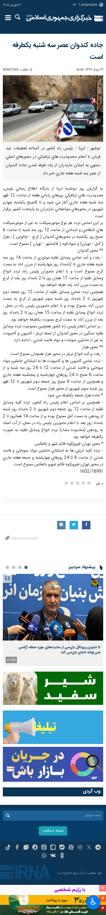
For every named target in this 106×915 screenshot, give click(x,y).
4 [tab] (7, 567)
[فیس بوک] (17, 847)
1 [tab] (26, 567)
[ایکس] (89, 847)
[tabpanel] (53, 620)
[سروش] (35, 847)
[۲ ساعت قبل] (53, 607)
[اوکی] (62, 856)
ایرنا (59, 18)
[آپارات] (71, 847)
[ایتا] (44, 847)
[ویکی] (53, 856)
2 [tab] (19, 567)
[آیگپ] (53, 847)
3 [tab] (13, 567)
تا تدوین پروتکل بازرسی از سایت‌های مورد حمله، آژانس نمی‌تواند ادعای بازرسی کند (59, 650)
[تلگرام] (98, 847)
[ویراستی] (26, 847)
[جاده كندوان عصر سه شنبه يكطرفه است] (53, 108)
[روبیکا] (80, 847)
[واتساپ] (44, 856)
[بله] (62, 847)
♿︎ (93, 902)
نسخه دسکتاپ (53, 831)
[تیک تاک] (8, 847)
